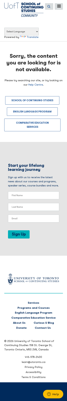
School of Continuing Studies (32, 100)
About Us (19, 322)
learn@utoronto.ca (33, 361)
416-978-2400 (33, 356)
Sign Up (19, 234)
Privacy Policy (33, 367)
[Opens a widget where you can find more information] (53, 394)
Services (33, 302)
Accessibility (33, 372)
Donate (21, 327)
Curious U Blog (44, 322)
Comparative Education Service (33, 317)
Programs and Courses (33, 307)
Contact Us (43, 327)
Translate (33, 37)
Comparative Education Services (32, 124)
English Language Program (32, 111)
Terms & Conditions (33, 377)
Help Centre (35, 84)
